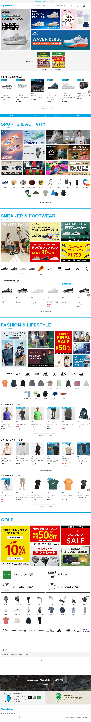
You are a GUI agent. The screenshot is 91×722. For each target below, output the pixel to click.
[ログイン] (80, 5)
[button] (89, 91)
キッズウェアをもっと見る (45, 506)
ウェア (56, 115)
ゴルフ (78, 115)
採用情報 (9, 717)
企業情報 (2, 717)
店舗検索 (46, 684)
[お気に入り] (77, 5)
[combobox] (46, 5)
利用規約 (16, 717)
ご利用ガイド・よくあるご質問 (9, 713)
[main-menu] (89, 5)
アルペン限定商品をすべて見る (45, 108)
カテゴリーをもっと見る (45, 202)
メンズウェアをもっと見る (45, 435)
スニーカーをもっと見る (45, 311)
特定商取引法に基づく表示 (38, 717)
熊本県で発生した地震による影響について (45, 1)
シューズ (34, 115)
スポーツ (11, 115)
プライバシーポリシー (25, 717)
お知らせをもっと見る (45, 660)
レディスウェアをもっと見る (45, 470)
